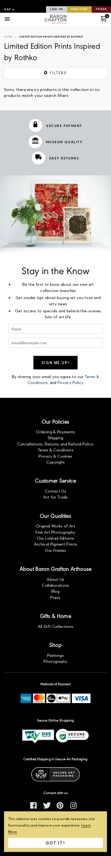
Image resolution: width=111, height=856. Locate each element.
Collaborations (55, 585)
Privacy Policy (71, 382)
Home (8, 37)
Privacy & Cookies (55, 455)
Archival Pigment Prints (55, 543)
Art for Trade (55, 496)
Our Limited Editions (55, 537)
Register (79, 9)
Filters (57, 73)
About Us (55, 579)
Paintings (55, 655)
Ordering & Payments (55, 431)
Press (55, 597)
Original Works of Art (55, 525)
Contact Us (55, 490)
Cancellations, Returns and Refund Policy (56, 443)
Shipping (56, 437)
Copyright (55, 461)
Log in (56, 9)
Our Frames (55, 550)
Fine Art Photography (55, 531)
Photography (55, 661)
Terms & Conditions (55, 449)
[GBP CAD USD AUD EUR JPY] (8, 9)
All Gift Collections (55, 626)
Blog (55, 590)
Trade (101, 9)
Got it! (55, 842)
